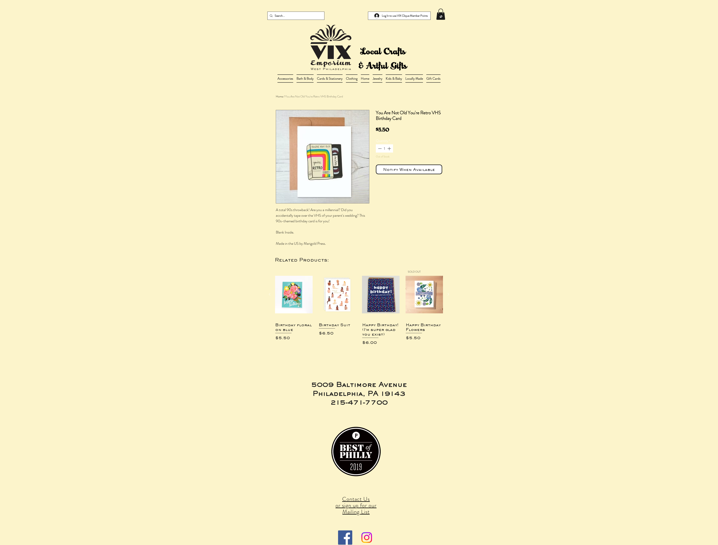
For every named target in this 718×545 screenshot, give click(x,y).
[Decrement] (379, 149)
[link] (440, 14)
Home (279, 96)
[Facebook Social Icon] (345, 537)
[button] (305, 78)
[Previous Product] (269, 294)
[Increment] (389, 149)
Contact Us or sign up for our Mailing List (355, 505)
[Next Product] (448, 294)
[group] (359, 316)
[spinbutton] (384, 149)
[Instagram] (367, 537)
